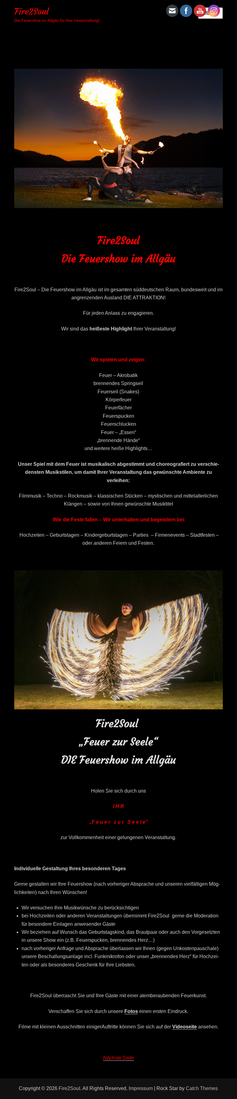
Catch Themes (202, 1088)
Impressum (141, 1088)
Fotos (131, 1011)
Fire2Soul (31, 11)
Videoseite (184, 1026)
